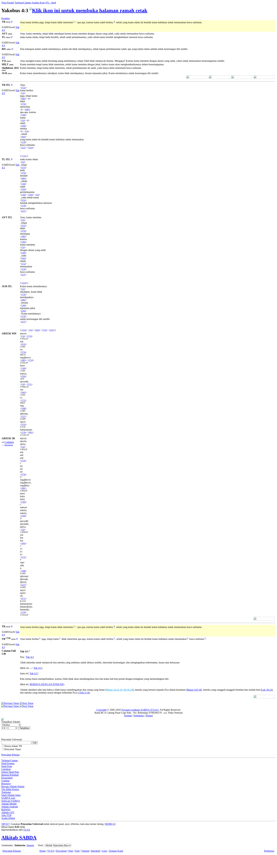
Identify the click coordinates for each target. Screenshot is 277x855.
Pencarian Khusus (10, 754)
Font (77, 851)
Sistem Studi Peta (10, 772)
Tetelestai (6, 792)
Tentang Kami (116, 851)
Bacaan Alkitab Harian (12, 786)
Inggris (30, 845)
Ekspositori (7, 777)
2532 (23, 87)
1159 (23, 142)
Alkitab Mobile (9, 803)
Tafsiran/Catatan (23, 2)
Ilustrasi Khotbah (10, 775)
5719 (29, 336)
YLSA (26, 829)
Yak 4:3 (30, 657)
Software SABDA (10, 801)
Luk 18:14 (266, 689)
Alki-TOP (6, 815)
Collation (9, 442)
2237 (23, 147)
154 (23, 93)
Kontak (128, 715)
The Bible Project (10, 789)
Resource (6, 783)
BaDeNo (5, 809)
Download (61, 851)
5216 (30, 147)
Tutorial (85, 851)
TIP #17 (5, 824)
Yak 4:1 (37, 668)
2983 (23, 98)
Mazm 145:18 (194, 689)
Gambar (5, 780)
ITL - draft (50, 2)
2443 (23, 136)
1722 (24, 156)
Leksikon (6, 769)
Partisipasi (139, 715)
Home (42, 851)
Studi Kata (6, 766)
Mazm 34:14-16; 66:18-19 (119, 689)
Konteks (5, 18)
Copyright (101, 709)
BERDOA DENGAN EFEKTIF (46, 684)
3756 (23, 104)
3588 (23, 408)
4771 (23, 598)
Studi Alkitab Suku (11, 795)
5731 (29, 384)
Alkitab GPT (7, 812)
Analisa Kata (38, 2)
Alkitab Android (9, 806)
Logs (104, 851)
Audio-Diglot (8, 818)
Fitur (70, 851)
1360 (23, 115)
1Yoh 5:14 (83, 692)
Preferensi (269, 851)
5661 (30, 432)
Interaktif (95, 851)
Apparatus (8, 445)
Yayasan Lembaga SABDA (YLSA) (140, 709)
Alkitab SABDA (19, 837)
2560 (23, 126)
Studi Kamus (7, 763)
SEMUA (110, 824)
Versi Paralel (7, 2)
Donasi (149, 715)
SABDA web (8, 798)
